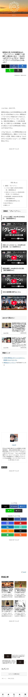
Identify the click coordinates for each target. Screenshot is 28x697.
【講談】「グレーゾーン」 (11, 185)
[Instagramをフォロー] (7, 523)
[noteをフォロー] (20, 527)
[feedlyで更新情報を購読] (7, 534)
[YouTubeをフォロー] (20, 523)
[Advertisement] (14, 35)
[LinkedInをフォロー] (7, 527)
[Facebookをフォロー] (20, 519)
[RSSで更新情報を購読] (20, 534)
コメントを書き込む (14, 674)
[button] (18, 70)
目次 (12, 182)
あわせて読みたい (8, 203)
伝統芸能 (5, 467)
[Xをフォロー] (7, 519)
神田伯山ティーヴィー (10, 362)
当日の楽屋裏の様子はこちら (13, 200)
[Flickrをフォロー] (20, 530)
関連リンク (7, 205)
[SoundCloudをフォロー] (7, 530)
